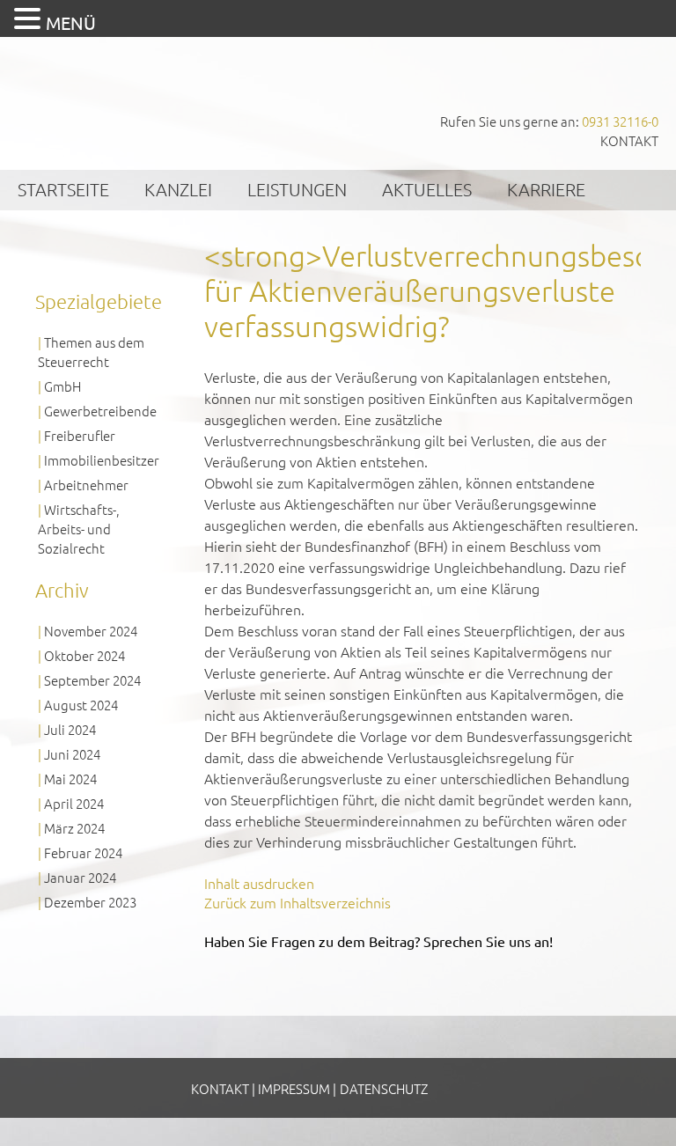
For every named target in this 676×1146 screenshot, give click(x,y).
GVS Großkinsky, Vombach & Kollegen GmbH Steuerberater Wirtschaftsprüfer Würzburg (132, 95)
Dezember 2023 (90, 902)
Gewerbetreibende (100, 410)
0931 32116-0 (620, 121)
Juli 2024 (70, 729)
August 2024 (81, 704)
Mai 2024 (70, 778)
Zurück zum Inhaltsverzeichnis (297, 902)
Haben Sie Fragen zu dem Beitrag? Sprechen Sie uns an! (378, 941)
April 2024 (74, 803)
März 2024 (74, 828)
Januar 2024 (80, 877)
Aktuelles (427, 189)
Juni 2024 (72, 754)
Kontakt (629, 140)
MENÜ (71, 22)
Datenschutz (384, 1088)
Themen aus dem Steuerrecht (91, 352)
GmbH (62, 386)
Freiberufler (79, 435)
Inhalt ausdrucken (259, 883)
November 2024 (90, 630)
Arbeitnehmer (86, 484)
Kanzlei (178, 189)
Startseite (63, 189)
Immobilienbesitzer (101, 460)
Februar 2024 (83, 852)
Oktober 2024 (84, 655)
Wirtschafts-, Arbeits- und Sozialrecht (79, 528)
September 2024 (92, 680)
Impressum (294, 1088)
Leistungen (297, 189)
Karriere (546, 189)
